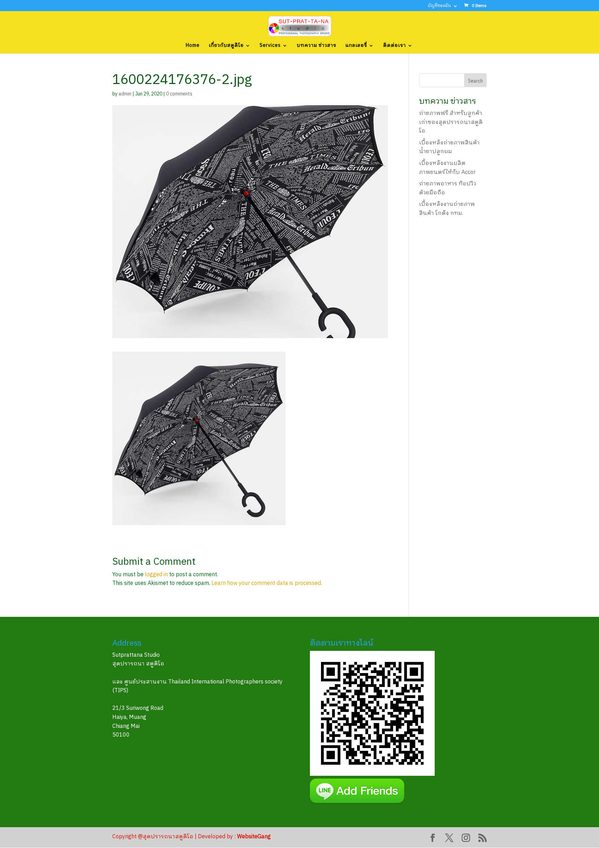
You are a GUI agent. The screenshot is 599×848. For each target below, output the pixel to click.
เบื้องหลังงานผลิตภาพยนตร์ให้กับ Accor (447, 168)
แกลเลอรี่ (356, 46)
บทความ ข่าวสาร (316, 46)
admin (125, 94)
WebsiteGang (254, 836)
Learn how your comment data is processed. (266, 583)
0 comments (179, 94)
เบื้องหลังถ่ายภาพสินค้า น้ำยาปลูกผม (449, 147)
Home (193, 46)
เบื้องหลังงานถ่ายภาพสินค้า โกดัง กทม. (447, 209)
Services (270, 46)
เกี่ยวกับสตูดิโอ (226, 46)
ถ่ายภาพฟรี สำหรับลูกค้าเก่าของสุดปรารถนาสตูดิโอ (451, 122)
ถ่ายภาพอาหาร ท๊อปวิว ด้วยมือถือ (447, 188)
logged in (156, 574)
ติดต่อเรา (394, 46)
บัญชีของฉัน (439, 6)
